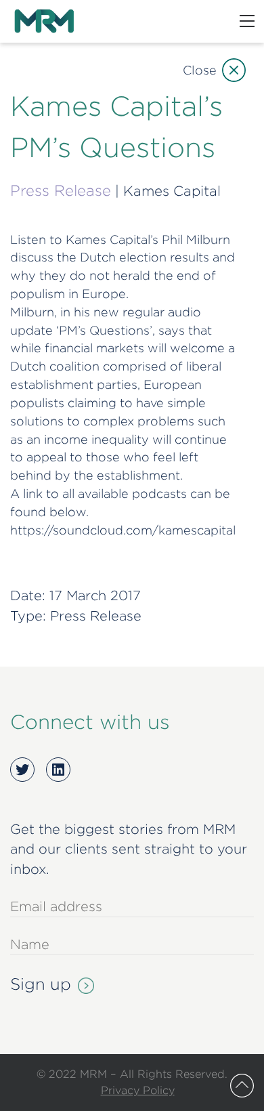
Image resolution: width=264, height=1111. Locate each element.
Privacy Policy (138, 1090)
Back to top (242, 1085)
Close (200, 70)
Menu (247, 21)
